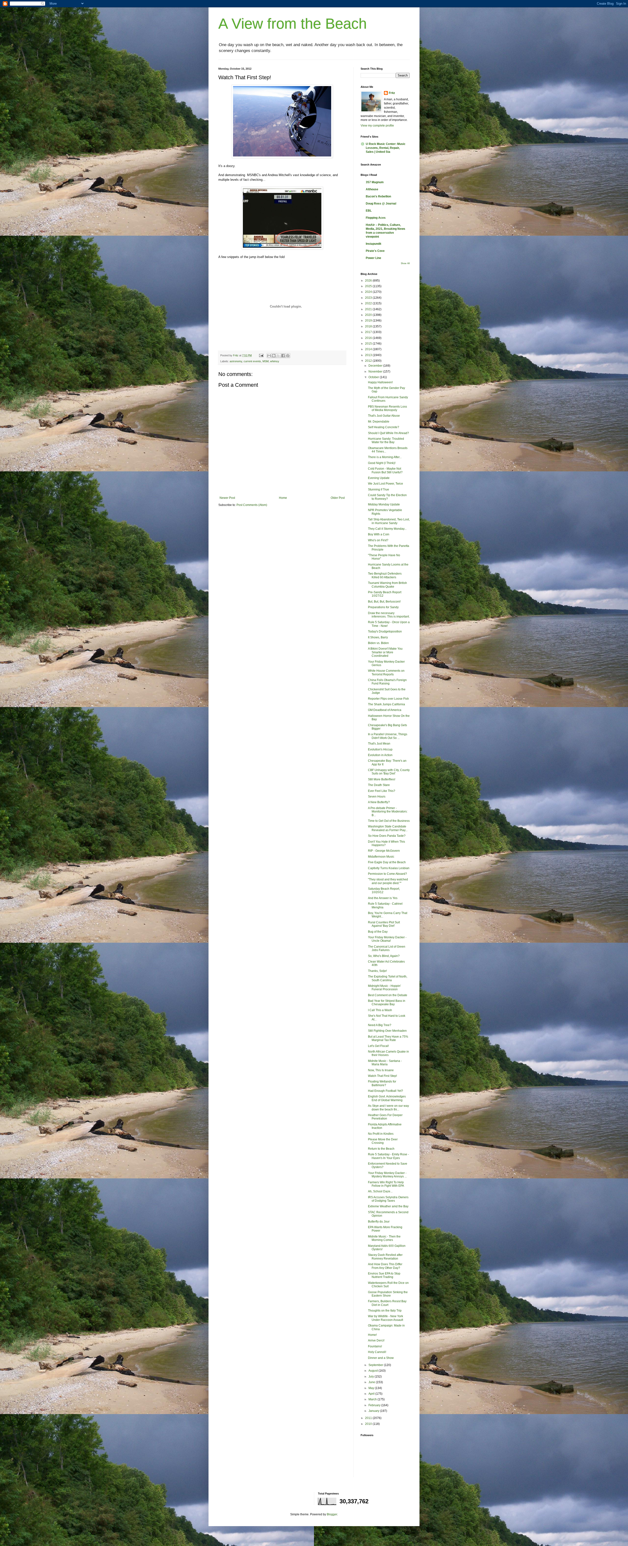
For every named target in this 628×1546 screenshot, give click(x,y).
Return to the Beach (381, 1148)
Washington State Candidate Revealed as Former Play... (387, 828)
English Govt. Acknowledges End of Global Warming (387, 1098)
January (374, 1411)
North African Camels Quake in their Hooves (388, 1053)
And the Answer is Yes (382, 898)
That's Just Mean (379, 743)
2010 (369, 1424)
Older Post (338, 498)
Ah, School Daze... (380, 1191)
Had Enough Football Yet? (385, 1091)
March (373, 1399)
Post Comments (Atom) (251, 505)
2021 (369, 309)
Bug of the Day (378, 931)
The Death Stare (379, 785)
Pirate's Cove (375, 251)
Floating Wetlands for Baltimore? (382, 1083)
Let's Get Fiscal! (378, 1046)
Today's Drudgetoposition (385, 631)
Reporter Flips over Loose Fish (388, 698)
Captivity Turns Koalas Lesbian (388, 868)
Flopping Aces (376, 217)
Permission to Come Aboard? (387, 874)
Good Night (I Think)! (381, 463)
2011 (369, 1418)
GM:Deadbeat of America (384, 710)
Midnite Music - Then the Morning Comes (384, 1238)
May (371, 1388)
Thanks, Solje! (377, 971)
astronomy (236, 361)
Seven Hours (376, 796)
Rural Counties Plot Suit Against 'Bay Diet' (384, 924)
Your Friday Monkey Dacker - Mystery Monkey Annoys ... (387, 1174)
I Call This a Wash (380, 1010)
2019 (369, 320)
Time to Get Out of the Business (389, 821)
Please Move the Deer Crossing (383, 1141)
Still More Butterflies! (381, 779)
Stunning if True (378, 489)
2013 (369, 355)
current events (252, 361)
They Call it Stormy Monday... (387, 528)
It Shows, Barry (378, 637)
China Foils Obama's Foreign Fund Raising (387, 681)
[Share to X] (278, 355)
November (375, 371)
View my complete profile (377, 125)
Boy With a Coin (378, 534)
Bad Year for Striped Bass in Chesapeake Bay (386, 1002)
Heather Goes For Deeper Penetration (385, 1116)
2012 (369, 360)
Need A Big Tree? (379, 1025)
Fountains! (375, 1346)
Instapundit (373, 243)
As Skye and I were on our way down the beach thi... (388, 1107)
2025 (369, 286)
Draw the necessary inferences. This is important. (389, 614)
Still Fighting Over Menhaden (387, 1030)
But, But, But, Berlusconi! (384, 601)
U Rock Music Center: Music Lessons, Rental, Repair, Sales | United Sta (386, 148)
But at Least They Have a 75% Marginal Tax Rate (388, 1038)
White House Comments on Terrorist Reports (386, 672)
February (374, 1405)
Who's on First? (378, 540)
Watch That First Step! (382, 1076)
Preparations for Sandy (383, 607)
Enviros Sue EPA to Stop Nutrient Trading (384, 1275)
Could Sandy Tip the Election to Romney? (387, 496)
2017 (369, 332)
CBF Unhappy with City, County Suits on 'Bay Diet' (389, 771)
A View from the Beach (292, 23)
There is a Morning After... (385, 457)
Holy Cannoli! (377, 1352)
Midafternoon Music (381, 856)
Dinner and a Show (381, 1358)
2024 (369, 292)
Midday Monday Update (384, 504)
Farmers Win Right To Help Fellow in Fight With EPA (386, 1184)
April (371, 1393)
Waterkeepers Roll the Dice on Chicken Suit (388, 1284)
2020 (369, 315)
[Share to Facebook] (283, 355)
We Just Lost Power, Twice (385, 483)
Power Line (373, 258)
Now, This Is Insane (381, 1070)
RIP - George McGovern (384, 850)
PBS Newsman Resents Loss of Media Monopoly (387, 408)
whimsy (274, 361)
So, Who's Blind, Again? (384, 956)
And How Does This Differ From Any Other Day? (385, 1266)
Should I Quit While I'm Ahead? (388, 433)
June (372, 1382)
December (375, 365)
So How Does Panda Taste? (387, 835)
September (376, 1365)
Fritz (392, 93)
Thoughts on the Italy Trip (385, 1310)
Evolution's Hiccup (380, 749)
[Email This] (269, 355)
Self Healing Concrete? (383, 427)
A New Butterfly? (379, 802)
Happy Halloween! (380, 382)
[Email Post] (261, 355)
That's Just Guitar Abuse (384, 415)
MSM (265, 361)
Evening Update (379, 478)
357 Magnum (375, 182)
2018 (369, 326)
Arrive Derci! (376, 1340)
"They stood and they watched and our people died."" (388, 881)
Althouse (372, 189)
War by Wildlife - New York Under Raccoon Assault (385, 1317)
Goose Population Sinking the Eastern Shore (388, 1293)
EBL (369, 210)
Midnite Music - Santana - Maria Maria (385, 1062)
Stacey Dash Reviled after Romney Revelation (385, 1256)
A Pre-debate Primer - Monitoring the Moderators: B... (387, 811)
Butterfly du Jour (379, 1221)
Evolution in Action (380, 755)
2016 (369, 338)
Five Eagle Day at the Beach (387, 862)
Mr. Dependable (378, 421)
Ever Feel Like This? (381, 791)
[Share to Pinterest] (287, 355)
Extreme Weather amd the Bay (388, 1206)
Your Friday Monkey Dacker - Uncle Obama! (387, 939)
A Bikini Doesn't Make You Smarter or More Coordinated (385, 652)
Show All (405, 263)
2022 (369, 303)
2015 (369, 343)
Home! (372, 1335)
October (374, 377)
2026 (369, 280)
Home (283, 498)
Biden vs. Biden (378, 643)
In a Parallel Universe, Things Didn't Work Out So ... (387, 736)
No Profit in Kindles (380, 1133)
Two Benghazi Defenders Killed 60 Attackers (385, 575)
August (373, 1370)
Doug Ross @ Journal (381, 203)
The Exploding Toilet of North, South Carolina (387, 978)
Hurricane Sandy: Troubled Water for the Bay (386, 440)
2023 (369, 297)
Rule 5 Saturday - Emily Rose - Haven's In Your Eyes (388, 1156)
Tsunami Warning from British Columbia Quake (387, 584)
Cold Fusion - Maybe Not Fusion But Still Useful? (385, 470)
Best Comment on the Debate (387, 995)
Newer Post (227, 498)
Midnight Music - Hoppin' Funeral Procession (384, 987)
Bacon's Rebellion (378, 196)
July (371, 1376)
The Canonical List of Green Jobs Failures (386, 948)
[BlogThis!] (273, 355)
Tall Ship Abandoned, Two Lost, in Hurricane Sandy (389, 521)
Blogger (332, 1514)
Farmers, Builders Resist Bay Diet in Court (387, 1303)
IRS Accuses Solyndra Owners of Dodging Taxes (388, 1199)
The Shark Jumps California (386, 704)
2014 (369, 349)
